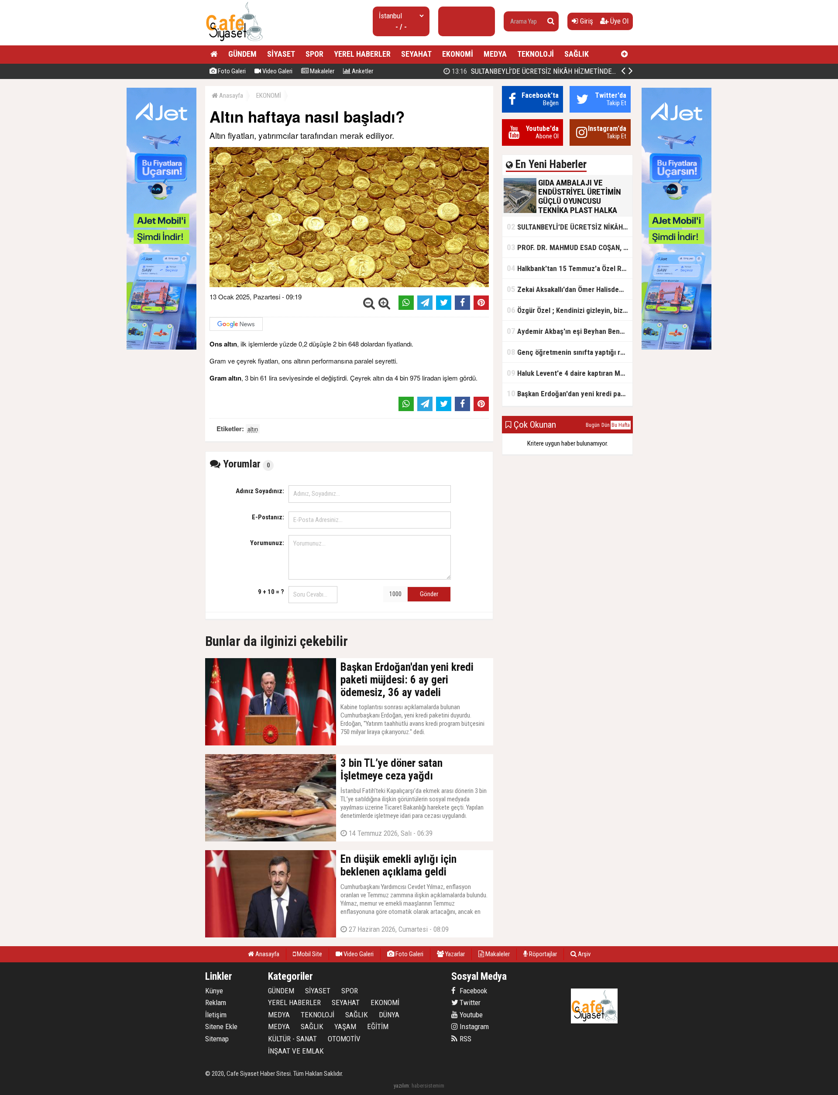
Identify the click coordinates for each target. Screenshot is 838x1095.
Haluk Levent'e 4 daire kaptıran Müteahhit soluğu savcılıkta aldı (569, 373)
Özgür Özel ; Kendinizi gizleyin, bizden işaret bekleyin (569, 310)
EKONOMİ (457, 53)
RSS (464, 1038)
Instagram (473, 1026)
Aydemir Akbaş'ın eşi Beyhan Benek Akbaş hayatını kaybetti (569, 331)
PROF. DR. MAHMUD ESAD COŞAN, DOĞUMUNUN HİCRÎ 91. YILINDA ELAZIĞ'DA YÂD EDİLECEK (569, 247)
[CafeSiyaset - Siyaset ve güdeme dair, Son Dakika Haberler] (234, 41)
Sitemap (217, 1038)
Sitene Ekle (221, 1026)
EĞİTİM (377, 1026)
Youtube (470, 1014)
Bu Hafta (620, 425)
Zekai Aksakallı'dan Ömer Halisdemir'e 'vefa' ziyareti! (569, 289)
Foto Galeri (231, 71)
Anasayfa (230, 96)
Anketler (361, 71)
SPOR (314, 53)
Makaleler (321, 71)
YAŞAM (345, 1026)
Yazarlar (454, 954)
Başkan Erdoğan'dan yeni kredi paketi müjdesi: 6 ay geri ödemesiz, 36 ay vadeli (569, 393)
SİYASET (281, 53)
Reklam (215, 1002)
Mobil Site (308, 954)
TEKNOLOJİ (535, 53)
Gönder (429, 594)
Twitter (469, 1002)
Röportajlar (542, 954)
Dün (605, 425)
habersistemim (428, 1085)
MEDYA (495, 53)
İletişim (216, 1014)
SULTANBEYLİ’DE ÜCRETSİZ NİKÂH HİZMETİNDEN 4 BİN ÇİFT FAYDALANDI (569, 71)
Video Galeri (276, 71)
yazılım (401, 1085)
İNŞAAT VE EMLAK (296, 1051)
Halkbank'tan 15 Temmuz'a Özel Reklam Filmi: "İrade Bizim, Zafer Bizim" (569, 268)
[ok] (550, 21)
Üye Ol (618, 21)
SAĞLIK (576, 53)
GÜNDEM (242, 53)
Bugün (593, 425)
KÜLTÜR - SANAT (292, 1038)
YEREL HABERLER (362, 53)
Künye (214, 990)
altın (252, 429)
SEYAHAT (416, 53)
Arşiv (584, 954)
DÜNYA (389, 1014)
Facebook (472, 990)
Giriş (585, 21)
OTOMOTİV (344, 1038)
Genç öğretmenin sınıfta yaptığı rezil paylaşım (569, 352)
